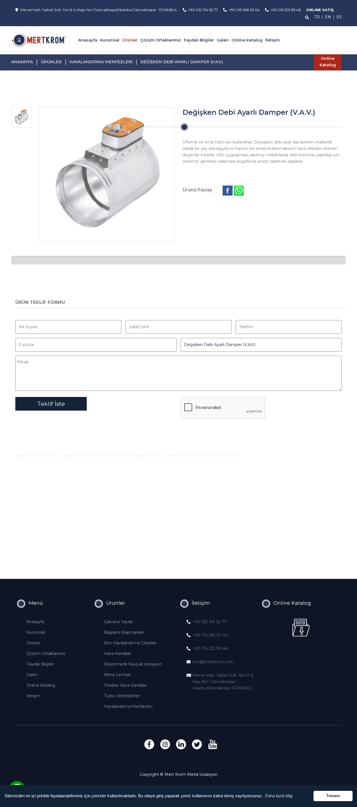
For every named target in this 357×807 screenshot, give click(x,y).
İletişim (272, 40)
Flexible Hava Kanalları (125, 685)
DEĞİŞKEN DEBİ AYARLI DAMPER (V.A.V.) (181, 61)
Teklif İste (51, 403)
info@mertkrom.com (213, 661)
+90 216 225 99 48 (210, 648)
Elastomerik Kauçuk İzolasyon (133, 664)
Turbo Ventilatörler (122, 695)
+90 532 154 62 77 (209, 621)
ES (339, 16)
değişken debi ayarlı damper (84, 455)
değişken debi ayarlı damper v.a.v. (38, 455)
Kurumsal (109, 40)
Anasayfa (87, 40)
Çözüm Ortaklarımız (160, 40)
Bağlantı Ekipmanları (124, 632)
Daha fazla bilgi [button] (279, 795)
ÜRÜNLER (51, 61)
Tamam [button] (333, 796)
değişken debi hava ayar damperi (155, 455)
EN (328, 16)
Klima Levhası (117, 674)
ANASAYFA (22, 61)
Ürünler (130, 40)
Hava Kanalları (117, 653)
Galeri (223, 40)
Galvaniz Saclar (118, 621)
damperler (233, 455)
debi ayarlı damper (118, 455)
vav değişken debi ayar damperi (202, 455)
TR (317, 16)
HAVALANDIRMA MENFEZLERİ (100, 61)
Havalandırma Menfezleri (128, 706)
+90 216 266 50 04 (210, 635)
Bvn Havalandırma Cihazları (130, 642)
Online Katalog (246, 40)
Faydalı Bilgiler (199, 40)
